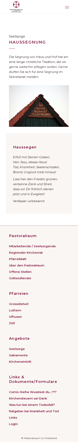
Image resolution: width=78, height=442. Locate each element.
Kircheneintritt (20, 362)
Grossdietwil (18, 304)
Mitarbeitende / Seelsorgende (32, 246)
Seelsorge (17, 349)
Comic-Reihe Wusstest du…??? (33, 392)
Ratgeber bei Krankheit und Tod (34, 411)
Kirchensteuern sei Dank (28, 398)
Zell (12, 323)
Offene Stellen (20, 272)
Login (13, 424)
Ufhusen (15, 317)
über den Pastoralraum (26, 265)
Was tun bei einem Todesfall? (32, 405)
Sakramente (18, 355)
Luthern (15, 310)
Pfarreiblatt (17, 259)
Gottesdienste (20, 278)
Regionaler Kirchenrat (26, 252)
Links (13, 417)
